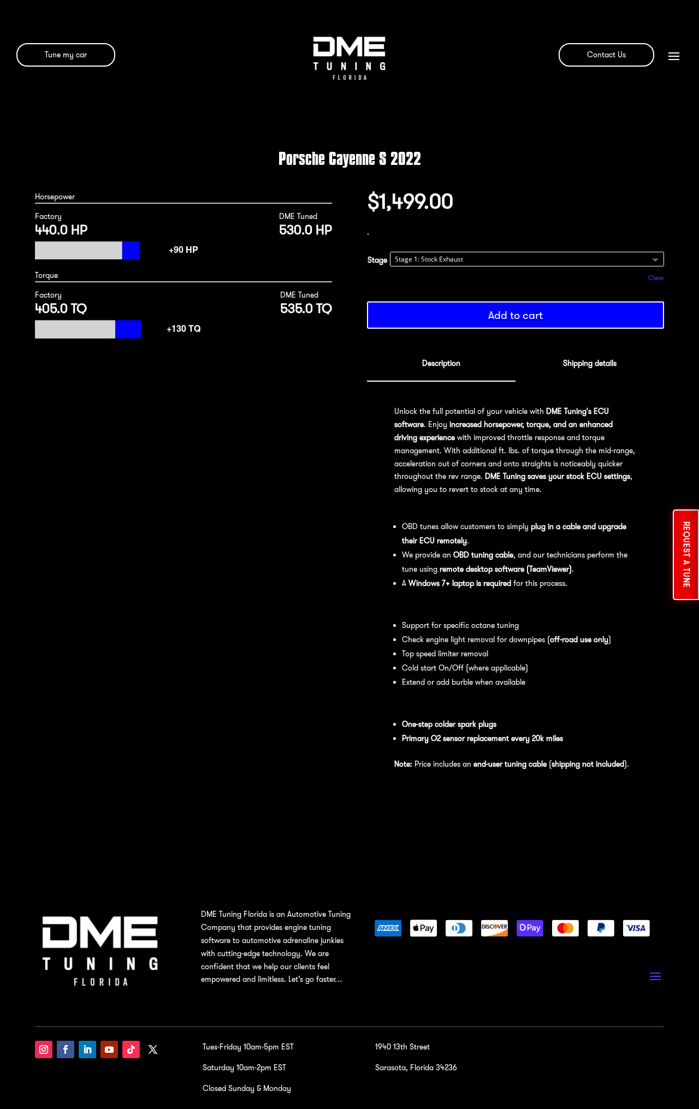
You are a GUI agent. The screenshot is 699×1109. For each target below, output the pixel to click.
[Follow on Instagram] (43, 1049)
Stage (377, 260)
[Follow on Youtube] (109, 1049)
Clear (656, 278)
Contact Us (606, 55)
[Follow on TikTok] (131, 1049)
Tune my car (66, 55)
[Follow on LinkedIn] (87, 1049)
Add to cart (515, 315)
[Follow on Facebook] (65, 1049)
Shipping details (590, 363)
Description (441, 363)
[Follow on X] (153, 1049)
